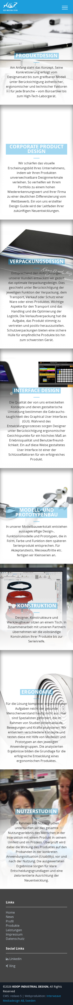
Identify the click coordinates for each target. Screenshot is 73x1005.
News (10, 917)
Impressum (14, 934)
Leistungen (14, 930)
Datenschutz (15, 939)
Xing (12, 966)
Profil (10, 921)
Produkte (12, 925)
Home (10, 912)
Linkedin (15, 959)
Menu (65, 7)
